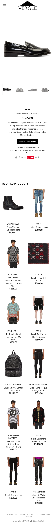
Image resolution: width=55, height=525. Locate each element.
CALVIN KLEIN (13, 224)
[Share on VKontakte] (36, 157)
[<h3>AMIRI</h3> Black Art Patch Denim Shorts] (39, 310)
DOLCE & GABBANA (38, 384)
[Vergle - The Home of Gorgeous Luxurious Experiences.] (27, 5)
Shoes (37, 147)
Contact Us (43, 514)
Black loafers (17, 150)
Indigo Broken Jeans (38, 227)
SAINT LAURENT (13, 384)
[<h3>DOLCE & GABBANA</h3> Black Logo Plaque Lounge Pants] (39, 363)
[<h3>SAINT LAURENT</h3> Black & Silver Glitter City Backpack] (13, 363)
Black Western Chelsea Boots (13, 228)
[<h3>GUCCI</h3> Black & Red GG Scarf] (39, 254)
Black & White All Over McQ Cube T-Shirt (13, 283)
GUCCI (38, 274)
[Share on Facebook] (19, 157)
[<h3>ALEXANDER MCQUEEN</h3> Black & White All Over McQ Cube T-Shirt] (13, 254)
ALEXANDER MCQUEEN (13, 276)
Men (33, 147)
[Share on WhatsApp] (16, 157)
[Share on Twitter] (22, 157)
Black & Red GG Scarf (38, 279)
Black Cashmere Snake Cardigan (38, 440)
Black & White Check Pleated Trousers (38, 497)
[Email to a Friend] (25, 157)
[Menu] (4, 5)
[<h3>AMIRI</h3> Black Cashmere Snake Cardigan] (39, 414)
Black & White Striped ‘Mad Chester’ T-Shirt (13, 444)
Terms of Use (11, 514)
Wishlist (28, 516)
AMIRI (39, 224)
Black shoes (27, 150)
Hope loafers (36, 150)
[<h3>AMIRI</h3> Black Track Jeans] (13, 471)
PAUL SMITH (13, 331)
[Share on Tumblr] (39, 157)
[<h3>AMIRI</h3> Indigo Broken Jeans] (39, 203)
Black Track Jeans (13, 495)
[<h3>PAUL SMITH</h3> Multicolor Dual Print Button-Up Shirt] (13, 310)
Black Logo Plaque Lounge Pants (38, 389)
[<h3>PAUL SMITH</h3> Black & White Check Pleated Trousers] (39, 471)
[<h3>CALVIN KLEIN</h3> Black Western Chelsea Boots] (13, 203)
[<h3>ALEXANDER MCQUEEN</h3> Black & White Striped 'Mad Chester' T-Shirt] (13, 414)
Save (32, 157)
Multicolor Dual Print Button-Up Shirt (13, 337)
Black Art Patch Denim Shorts (38, 335)
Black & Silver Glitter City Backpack (13, 389)
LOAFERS (27, 147)
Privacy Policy (28, 514)
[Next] (48, 91)
